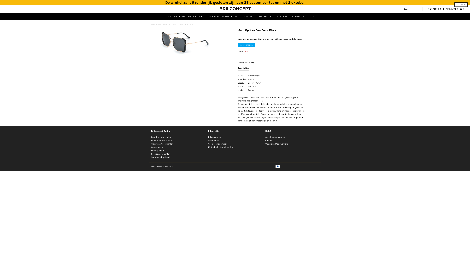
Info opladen (246, 45)
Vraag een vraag (246, 62)
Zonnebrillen (249, 16)
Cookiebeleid (157, 147)
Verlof (310, 16)
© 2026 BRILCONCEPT (157, 166)
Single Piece (162, 24)
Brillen (226, 16)
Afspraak (297, 16)
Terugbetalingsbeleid (161, 157)
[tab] (243, 68)
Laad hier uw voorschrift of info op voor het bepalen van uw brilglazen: (270, 39)
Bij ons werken (215, 137)
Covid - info (213, 140)
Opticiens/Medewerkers (276, 144)
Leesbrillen (265, 16)
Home (168, 16)
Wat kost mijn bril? (209, 16)
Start (153, 24)
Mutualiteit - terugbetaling (220, 147)
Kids (237, 16)
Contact (269, 140)
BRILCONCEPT (235, 8)
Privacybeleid (157, 150)
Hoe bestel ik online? (185, 16)
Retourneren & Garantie (162, 140)
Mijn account (435, 9)
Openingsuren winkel (275, 137)
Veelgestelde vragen (217, 144)
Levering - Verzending (161, 137)
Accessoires (283, 16)
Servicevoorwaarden (160, 154)
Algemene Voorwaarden (162, 144)
